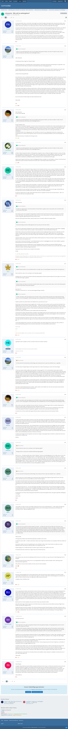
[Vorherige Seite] (2, 17)
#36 (65, 554)
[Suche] (65, 1)
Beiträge (4, 32)
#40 (65, 661)
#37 (65, 572)
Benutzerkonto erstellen (37, 692)
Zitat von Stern (20, 360)
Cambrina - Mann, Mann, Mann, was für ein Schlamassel (14, 701)
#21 (65, 21)
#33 (65, 468)
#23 (65, 109)
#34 (65, 504)
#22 (65, 45)
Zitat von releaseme (21, 49)
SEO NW (43, 727)
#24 (65, 142)
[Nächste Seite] (13, 17)
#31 (65, 417)
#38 (65, 588)
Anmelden (54, 1)
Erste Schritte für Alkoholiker (9, 703)
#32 (65, 442)
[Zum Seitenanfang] (66, 728)
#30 (65, 394)
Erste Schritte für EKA (29, 703)
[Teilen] (66, 17)
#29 (65, 357)
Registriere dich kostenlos (36, 689)
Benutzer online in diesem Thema (8, 707)
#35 (65, 520)
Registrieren (60, 1)
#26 (65, 200)
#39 (65, 616)
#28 (65, 339)
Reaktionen (5, 31)
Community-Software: (30, 727)
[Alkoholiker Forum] (34, 5)
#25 (65, 166)
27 (11, 17)
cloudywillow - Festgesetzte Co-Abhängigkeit (34, 701)
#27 (65, 263)
